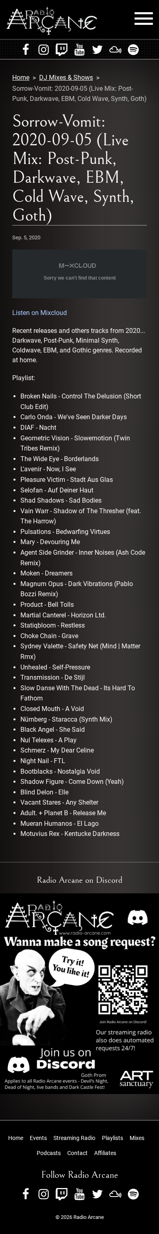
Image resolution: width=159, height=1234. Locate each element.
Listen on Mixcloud (39, 313)
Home (20, 77)
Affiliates (105, 1153)
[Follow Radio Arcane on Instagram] (43, 49)
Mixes (137, 1138)
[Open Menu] (144, 18)
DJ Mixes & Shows (66, 77)
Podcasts (49, 1153)
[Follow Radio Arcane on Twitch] (61, 49)
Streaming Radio (74, 1138)
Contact (77, 1153)
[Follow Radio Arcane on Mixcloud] (115, 49)
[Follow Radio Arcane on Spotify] (133, 49)
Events (38, 1138)
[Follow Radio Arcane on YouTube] (79, 49)
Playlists (112, 1138)
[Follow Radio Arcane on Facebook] (25, 49)
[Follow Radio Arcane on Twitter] (97, 49)
